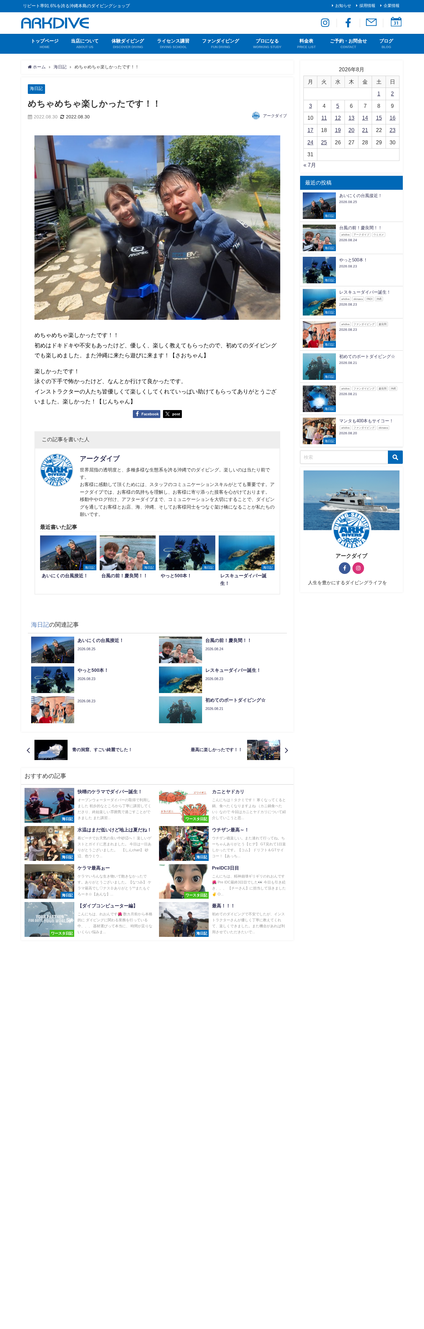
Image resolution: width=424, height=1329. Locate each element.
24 (310, 142)
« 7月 (309, 165)
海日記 (36, 88)
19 (338, 130)
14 (365, 117)
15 (379, 117)
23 (393, 130)
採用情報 (367, 6)
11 (324, 117)
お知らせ (343, 6)
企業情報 (391, 6)
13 (351, 117)
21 (365, 130)
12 (338, 117)
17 (310, 130)
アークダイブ (275, 116)
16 (393, 117)
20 (351, 130)
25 (324, 142)
